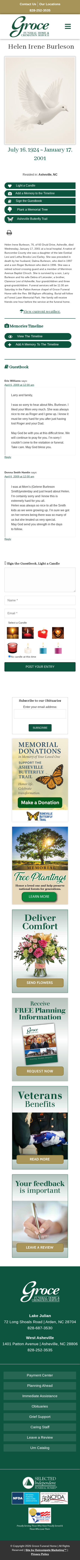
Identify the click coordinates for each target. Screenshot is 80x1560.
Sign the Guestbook (28, 200)
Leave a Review (40, 1437)
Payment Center (40, 1375)
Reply (7, 457)
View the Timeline (29, 336)
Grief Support (39, 1417)
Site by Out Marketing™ (46, 1550)
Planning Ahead (40, 1386)
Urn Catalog (39, 1448)
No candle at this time (23, 656)
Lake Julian (40, 1316)
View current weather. (41, 311)
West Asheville (40, 1338)
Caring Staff (40, 1427)
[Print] (9, 232)
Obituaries (40, 1406)
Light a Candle (25, 185)
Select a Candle (17, 622)
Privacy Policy (40, 1554)
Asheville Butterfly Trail (32, 218)
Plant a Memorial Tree (32, 209)
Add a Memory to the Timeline (35, 193)
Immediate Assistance (39, 1396)
